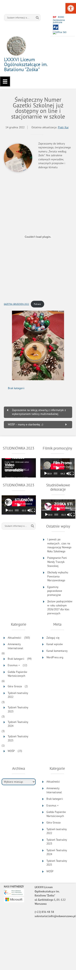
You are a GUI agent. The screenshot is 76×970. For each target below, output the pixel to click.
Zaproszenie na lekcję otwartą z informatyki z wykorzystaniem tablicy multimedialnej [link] (39, 412)
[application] (19, 468)
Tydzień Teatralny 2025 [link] (18, 738)
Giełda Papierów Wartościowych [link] (17, 674)
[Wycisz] (68, 473)
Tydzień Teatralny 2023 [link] (18, 709)
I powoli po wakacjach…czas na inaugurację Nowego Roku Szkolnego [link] (59, 545)
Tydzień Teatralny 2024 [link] (18, 724)
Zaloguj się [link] (52, 637)
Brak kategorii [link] (16, 388)
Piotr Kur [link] (63, 127)
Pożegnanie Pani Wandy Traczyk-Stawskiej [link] (57, 561)
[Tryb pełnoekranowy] (72, 473)
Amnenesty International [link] (15, 646)
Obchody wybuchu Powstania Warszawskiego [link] (57, 576)
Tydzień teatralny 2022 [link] (18, 695)
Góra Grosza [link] (15, 686)
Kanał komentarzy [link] (56, 651)
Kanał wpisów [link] (54, 644)
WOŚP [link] (11, 751)
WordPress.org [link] (54, 657)
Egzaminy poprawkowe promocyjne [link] (54, 591)
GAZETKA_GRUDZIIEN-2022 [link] (16, 304)
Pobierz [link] (37, 304)
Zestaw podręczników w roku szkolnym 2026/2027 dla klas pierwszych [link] (59, 607)
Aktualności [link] (14, 637)
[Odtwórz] (46, 473)
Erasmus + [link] (14, 665)
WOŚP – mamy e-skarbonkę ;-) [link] (25, 424)
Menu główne (5, 81)
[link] (70, 8)
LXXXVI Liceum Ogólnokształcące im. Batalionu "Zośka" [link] (25, 64)
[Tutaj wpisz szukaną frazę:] (19, 17)
